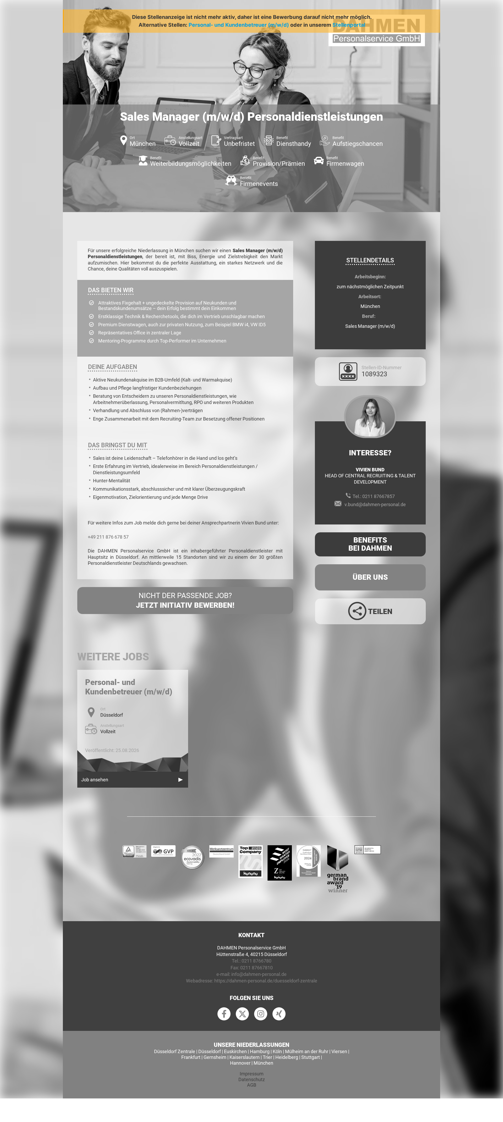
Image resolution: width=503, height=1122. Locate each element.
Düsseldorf (209, 1051)
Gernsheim (215, 1057)
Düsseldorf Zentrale (174, 1051)
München (263, 1063)
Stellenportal (348, 25)
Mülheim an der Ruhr (306, 1051)
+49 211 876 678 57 (108, 537)
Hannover (240, 1063)
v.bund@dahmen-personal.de (375, 504)
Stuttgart (310, 1057)
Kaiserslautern (244, 1057)
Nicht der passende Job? (185, 600)
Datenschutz (251, 1079)
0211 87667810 (256, 967)
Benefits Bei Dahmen (370, 544)
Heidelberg (286, 1057)
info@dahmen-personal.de (259, 974)
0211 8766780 (256, 961)
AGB (251, 1085)
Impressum (252, 1073)
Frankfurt (190, 1057)
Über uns (370, 577)
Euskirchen (235, 1051)
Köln (277, 1051)
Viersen (339, 1051)
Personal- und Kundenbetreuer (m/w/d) (239, 25)
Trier (267, 1057)
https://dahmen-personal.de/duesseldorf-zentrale (265, 980)
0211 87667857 (378, 496)
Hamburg (260, 1051)
